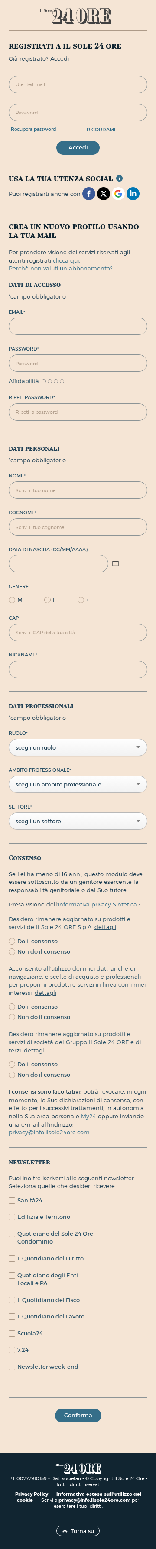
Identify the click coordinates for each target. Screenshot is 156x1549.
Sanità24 (29, 1200)
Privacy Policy (32, 1494)
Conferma (78, 1415)
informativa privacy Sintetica (98, 904)
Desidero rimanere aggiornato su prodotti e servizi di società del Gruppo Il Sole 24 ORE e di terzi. (75, 1041)
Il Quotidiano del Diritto (50, 1258)
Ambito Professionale (40, 770)
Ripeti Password (32, 397)
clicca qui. (66, 260)
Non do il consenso (43, 951)
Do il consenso (37, 941)
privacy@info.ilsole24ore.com (49, 1132)
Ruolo (18, 733)
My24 (89, 1116)
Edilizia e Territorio (43, 1217)
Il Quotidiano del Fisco (48, 1300)
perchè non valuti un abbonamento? (61, 268)
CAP (14, 618)
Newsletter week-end (47, 1366)
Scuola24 (30, 1333)
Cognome (22, 513)
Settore (20, 807)
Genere (19, 586)
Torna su (82, 1531)
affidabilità (24, 381)
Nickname (23, 655)
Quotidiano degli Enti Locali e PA (47, 1279)
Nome (17, 476)
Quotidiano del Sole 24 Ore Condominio (55, 1238)
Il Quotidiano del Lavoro (50, 1316)
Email (17, 312)
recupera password (33, 129)
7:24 (23, 1350)
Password (24, 349)
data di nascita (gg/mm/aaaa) (48, 549)
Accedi (78, 147)
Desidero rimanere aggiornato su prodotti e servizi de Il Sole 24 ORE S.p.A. (69, 923)
